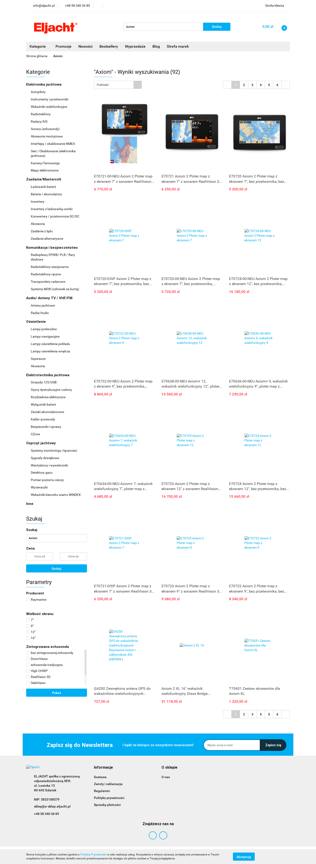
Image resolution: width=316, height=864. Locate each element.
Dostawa (100, 777)
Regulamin (102, 791)
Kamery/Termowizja (45, 163)
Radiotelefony (41, 114)
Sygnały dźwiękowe (45, 458)
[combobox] (118, 85)
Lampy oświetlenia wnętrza (51, 351)
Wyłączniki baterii (43, 404)
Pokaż (56, 693)
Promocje (63, 46)
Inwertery (37, 201)
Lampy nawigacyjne (45, 336)
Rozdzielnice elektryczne (48, 397)
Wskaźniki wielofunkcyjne (49, 107)
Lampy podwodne (44, 329)
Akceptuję (243, 856)
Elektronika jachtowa (44, 84)
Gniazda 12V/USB (44, 382)
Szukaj (56, 568)
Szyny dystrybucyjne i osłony (51, 390)
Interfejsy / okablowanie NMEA (53, 144)
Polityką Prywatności (93, 854)
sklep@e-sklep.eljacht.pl (52, 806)
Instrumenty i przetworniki (50, 99)
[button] (103, 767)
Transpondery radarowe (48, 281)
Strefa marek (178, 46)
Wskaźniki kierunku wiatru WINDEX (56, 495)
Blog (156, 46)
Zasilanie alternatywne (47, 238)
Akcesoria (38, 224)
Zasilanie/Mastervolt (44, 179)
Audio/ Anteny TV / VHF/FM (49, 298)
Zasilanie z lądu (42, 231)
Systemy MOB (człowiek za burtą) (55, 289)
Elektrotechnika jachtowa (48, 375)
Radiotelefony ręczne (46, 274)
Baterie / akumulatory (47, 194)
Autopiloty (38, 92)
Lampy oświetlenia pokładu (51, 344)
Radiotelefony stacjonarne (49, 267)
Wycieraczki (39, 487)
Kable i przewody (43, 419)
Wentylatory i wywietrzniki (49, 465)
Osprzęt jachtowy (41, 443)
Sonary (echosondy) (45, 129)
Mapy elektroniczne (45, 170)
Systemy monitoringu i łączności (54, 450)
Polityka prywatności (109, 798)
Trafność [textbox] (102, 85)
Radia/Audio (40, 313)
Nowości (85, 46)
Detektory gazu (42, 472)
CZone (35, 434)
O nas (165, 777)
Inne (29, 504)
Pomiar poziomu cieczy (47, 480)
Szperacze (38, 359)
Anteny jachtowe (43, 305)
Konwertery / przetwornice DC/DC (55, 216)
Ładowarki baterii (43, 187)
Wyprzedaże (135, 46)
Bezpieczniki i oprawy (46, 427)
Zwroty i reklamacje (108, 784)
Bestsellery (108, 46)
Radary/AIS (39, 121)
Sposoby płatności (107, 805)
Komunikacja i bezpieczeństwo (52, 248)
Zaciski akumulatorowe (47, 412)
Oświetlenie (36, 322)
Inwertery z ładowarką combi (51, 209)
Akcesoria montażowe (47, 136)
